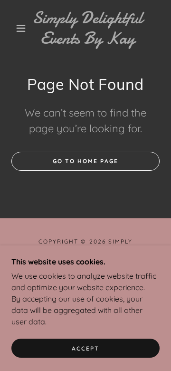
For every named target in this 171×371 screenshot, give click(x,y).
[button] (20, 28)
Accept (85, 348)
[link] (87, 28)
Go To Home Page (85, 161)
